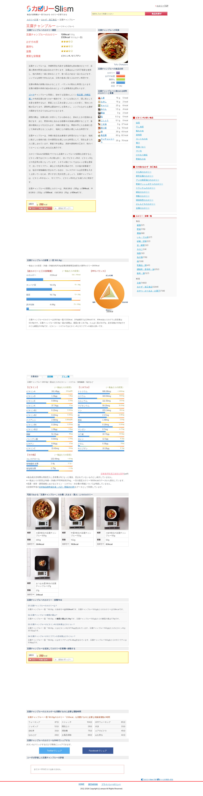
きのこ (140, 249)
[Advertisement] (51, 236)
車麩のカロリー (143, 196)
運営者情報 (93, 784)
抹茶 (138, 123)
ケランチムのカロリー (145, 188)
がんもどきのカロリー (145, 204)
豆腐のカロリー (143, 208)
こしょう (104, 120)
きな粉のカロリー (143, 172)
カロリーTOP (162, 6)
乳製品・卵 (142, 265)
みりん (104, 109)
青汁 (138, 143)
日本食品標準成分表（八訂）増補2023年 (57, 487)
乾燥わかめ (141, 159)
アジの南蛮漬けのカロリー (147, 180)
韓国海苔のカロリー (144, 200)
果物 (139, 233)
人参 (103, 98)
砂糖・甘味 (142, 241)
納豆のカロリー (143, 192)
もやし (104, 101)
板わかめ (140, 131)
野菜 (139, 229)
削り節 (104, 128)
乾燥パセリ (141, 147)
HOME (81, 784)
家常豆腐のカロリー (144, 176)
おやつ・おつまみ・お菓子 (148, 291)
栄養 (28, 51)
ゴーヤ (31, 95)
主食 (139, 283)
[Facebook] (97, 750)
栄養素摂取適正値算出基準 (112, 474)
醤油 (103, 113)
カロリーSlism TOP (150, 779)
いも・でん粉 (142, 237)
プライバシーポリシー (111, 784)
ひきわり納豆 (142, 155)
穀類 (139, 225)
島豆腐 (104, 135)
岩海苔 (139, 135)
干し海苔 (140, 127)
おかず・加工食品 (144, 287)
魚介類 (140, 257)
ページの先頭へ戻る (166, 779)
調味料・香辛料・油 (145, 269)
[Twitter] (54, 750)
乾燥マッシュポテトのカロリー (149, 184)
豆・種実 (141, 245)
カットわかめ (142, 139)
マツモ (139, 151)
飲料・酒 (141, 273)
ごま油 (104, 124)
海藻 (139, 253)
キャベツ (104, 105)
